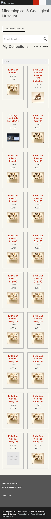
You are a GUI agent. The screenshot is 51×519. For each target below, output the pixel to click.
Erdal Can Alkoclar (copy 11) (38, 319)
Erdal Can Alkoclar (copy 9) (38, 278)
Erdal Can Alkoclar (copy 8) (13, 278)
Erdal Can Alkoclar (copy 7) (38, 238)
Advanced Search (41, 46)
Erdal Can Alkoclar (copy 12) (13, 359)
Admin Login (6, 496)
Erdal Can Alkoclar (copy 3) (38, 158)
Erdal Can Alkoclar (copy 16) (13, 439)
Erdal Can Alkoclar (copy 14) (13, 399)
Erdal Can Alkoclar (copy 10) (13, 319)
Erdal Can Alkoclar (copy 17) (38, 439)
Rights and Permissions (11, 487)
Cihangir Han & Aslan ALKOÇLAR (13, 118)
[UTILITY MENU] (42, 2)
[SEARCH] (48, 2)
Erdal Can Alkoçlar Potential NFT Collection (38, 75)
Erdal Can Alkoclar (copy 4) (13, 198)
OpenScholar (43, 499)
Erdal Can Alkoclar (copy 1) (38, 118)
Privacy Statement (9, 484)
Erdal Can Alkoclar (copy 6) (13, 238)
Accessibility (23, 514)
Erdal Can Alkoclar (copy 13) (38, 359)
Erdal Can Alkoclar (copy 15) (38, 399)
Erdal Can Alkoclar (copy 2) (13, 158)
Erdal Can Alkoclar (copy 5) (38, 198)
